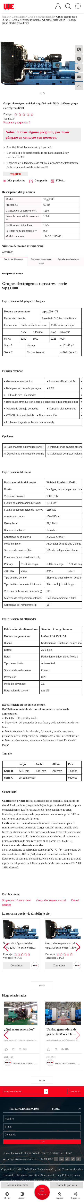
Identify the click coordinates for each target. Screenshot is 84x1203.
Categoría (42, 1194)
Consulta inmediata (17, 1185)
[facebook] (56, 1159)
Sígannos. (75, 1198)
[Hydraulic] (67, 1159)
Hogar (5, 16)
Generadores (18, 16)
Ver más (42, 986)
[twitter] (73, 1159)
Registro (59, 1198)
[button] (77, 947)
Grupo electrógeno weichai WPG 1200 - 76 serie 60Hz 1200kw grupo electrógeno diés (20, 946)
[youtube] (78, 1159)
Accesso (22, 1198)
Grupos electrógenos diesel (16, 900)
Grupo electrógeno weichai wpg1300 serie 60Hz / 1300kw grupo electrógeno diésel (62, 946)
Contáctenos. (74, 1091)
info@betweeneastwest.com (22, 1159)
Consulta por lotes (67, 1185)
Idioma (7, 1198)
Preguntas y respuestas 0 (16, 122)
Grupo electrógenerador (41, 16)
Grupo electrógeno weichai (51, 900)
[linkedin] (61, 1159)
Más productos (16, 180)
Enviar (42, 1142)
